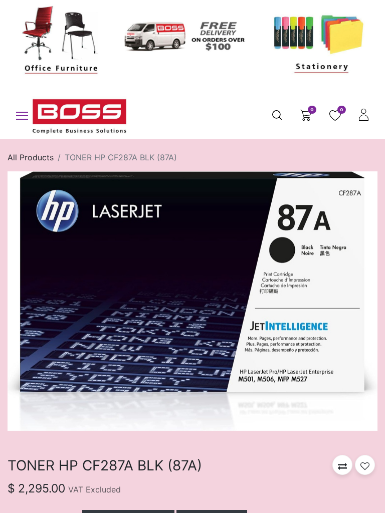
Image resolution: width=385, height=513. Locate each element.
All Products (31, 157)
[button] (342, 465)
